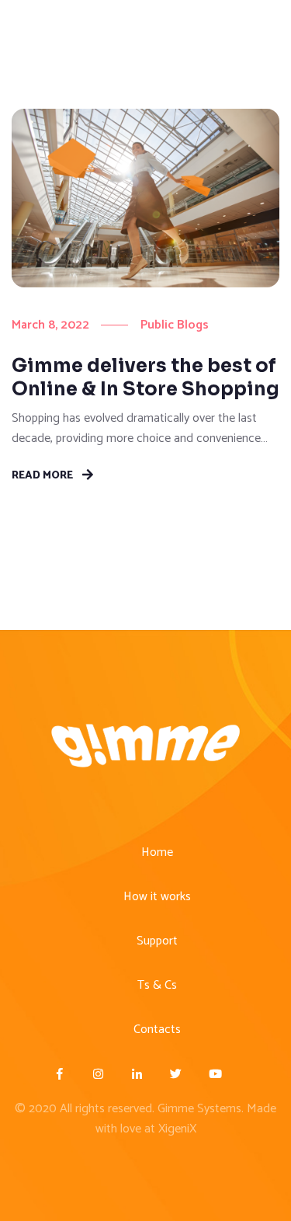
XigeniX (177, 1128)
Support (157, 941)
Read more (42, 474)
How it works (157, 896)
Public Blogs (174, 325)
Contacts (157, 1029)
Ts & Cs (157, 985)
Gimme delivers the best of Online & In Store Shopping (145, 377)
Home (157, 852)
